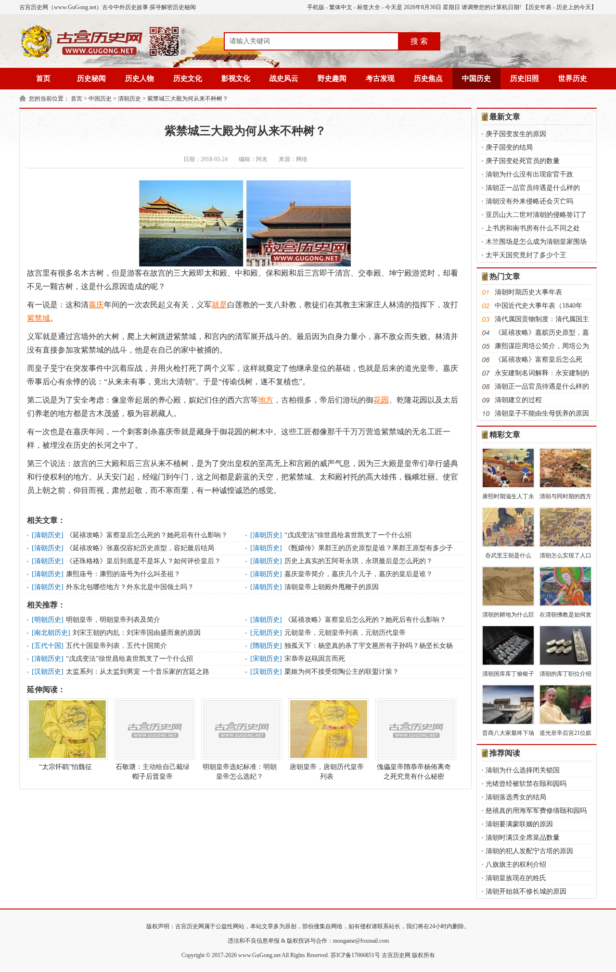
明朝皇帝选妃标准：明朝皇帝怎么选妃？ (240, 771)
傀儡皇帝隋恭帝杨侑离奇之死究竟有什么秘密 (414, 771)
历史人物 (139, 78)
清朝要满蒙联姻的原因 (519, 824)
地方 (265, 400)
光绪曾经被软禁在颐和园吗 (526, 783)
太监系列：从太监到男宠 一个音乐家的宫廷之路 (137, 671)
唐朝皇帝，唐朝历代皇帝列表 (327, 771)
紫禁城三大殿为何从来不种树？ (187, 98)
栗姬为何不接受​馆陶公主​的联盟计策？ (341, 671)
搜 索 (419, 41)
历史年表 (540, 7)
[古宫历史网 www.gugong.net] (103, 56)
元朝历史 (266, 632)
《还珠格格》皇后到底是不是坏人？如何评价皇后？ (143, 561)
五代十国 (47, 645)
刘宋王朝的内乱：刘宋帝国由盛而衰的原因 (137, 632)
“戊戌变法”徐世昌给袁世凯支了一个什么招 (347, 535)
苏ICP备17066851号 (355, 955)
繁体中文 (340, 7)
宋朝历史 (266, 658)
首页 (43, 78)
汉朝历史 (47, 671)
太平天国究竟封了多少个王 (526, 255)
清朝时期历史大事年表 (528, 292)
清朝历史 (129, 98)
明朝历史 (47, 619)
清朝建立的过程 (518, 400)
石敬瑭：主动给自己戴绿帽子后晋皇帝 (153, 771)
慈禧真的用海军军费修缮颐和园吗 (536, 810)
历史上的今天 (573, 7)
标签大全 (368, 7)
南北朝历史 (51, 632)
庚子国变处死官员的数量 (523, 160)
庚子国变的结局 (509, 147)
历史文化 (187, 78)
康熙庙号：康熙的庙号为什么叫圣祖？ (123, 574)
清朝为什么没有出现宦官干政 (529, 174)
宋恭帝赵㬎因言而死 (314, 658)
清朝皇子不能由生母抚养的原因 (542, 413)
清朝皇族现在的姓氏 (516, 878)
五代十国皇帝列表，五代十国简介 (116, 645)
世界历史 (572, 78)
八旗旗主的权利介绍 (516, 864)
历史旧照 (524, 78)
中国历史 (476, 78)
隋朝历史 (266, 645)
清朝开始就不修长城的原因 (526, 891)
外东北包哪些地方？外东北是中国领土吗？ (130, 587)
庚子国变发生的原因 (516, 134)
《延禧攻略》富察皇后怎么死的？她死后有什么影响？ (147, 535)
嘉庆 (96, 305)
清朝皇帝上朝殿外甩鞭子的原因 (331, 587)
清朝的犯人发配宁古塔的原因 (529, 851)
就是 (219, 305)
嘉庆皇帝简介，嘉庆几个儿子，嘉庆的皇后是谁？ (358, 574)
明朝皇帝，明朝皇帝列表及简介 (113, 619)
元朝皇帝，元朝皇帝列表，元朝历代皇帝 (345, 632)
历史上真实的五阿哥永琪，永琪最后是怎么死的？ (358, 561)
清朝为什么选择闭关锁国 (523, 770)
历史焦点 (428, 78)
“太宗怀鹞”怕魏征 (65, 766)
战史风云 (284, 78)
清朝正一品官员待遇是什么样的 (533, 187)
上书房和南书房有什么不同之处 (533, 228)
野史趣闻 (332, 78)
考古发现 (380, 78)
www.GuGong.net (259, 955)
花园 (381, 400)
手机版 (315, 7)
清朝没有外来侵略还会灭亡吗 (529, 201)
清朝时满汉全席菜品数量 (523, 837)
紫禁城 (38, 318)
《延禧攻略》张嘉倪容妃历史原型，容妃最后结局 (140, 548)
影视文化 (235, 78)
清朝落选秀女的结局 (516, 797)
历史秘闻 (91, 78)
